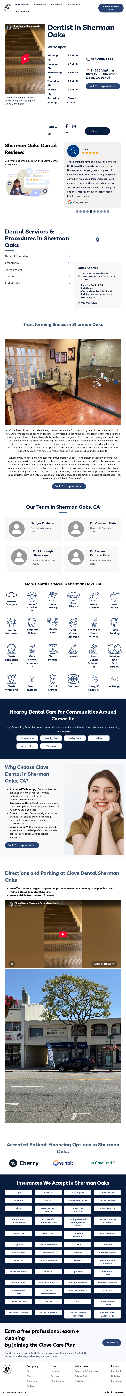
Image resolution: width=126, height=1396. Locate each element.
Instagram (116, 1381)
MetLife (78, 1260)
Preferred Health (48, 1282)
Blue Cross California (77, 1210)
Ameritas (48, 1192)
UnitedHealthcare (77, 1200)
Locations (72, 4)
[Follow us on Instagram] (74, 126)
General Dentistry (16, 256)
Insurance (56, 4)
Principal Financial (77, 1282)
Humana (77, 1252)
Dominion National (78, 1235)
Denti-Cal (48, 1233)
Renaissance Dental (18, 1292)
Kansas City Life (107, 1252)
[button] (77, 211)
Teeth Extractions (11, 660)
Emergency (12, 262)
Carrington (78, 1192)
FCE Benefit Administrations (48, 1221)
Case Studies (22, 11)
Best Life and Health (48, 1210)
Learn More (112, 1342)
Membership (22, 4)
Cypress (18, 1244)
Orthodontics (13, 269)
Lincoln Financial (48, 1260)
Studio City (27, 746)
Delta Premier (107, 1233)
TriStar (48, 1301)
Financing (32, 1381)
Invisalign (114, 686)
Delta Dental (107, 1192)
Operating (77, 1271)
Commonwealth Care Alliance (18, 1221)
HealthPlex (48, 1252)
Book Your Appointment (103, 86)
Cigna (19, 1192)
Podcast (31, 1386)
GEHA (78, 1244)
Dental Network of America (107, 1221)
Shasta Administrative (48, 1292)
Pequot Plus (18, 1282)
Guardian (107, 1244)
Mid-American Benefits (107, 1262)
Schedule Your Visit (111, 8)
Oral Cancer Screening (73, 633)
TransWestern (18, 1301)
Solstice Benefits (78, 1290)
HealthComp (18, 1252)
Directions (97, 131)
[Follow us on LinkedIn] (67, 134)
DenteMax (18, 1233)
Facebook (116, 1371)
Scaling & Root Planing (94, 633)
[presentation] (10, 382)
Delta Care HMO (107, 1200)
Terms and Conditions (86, 1371)
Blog (29, 1376)
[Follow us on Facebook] (67, 126)
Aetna (48, 1200)
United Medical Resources (78, 1314)
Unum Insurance (18, 1271)
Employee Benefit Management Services (78, 1222)
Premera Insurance (107, 1282)
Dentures (73, 686)
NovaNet (48, 1271)
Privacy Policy (82, 1376)
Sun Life (107, 1290)
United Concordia (48, 1312)
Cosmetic (11, 276)
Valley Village (27, 738)
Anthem (18, 1200)
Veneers (73, 656)
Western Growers (48, 1244)
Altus (18, 1208)
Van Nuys (51, 746)
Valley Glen (75, 738)
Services (39, 4)
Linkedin (115, 1376)
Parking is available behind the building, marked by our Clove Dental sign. (20, 100)
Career (30, 1371)
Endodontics (13, 283)
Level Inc (18, 1260)
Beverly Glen (51, 738)
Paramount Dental (107, 1273)
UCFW (78, 1301)
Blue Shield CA (107, 1208)
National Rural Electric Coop (107, 1314)
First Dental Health (107, 1303)
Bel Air (99, 738)
